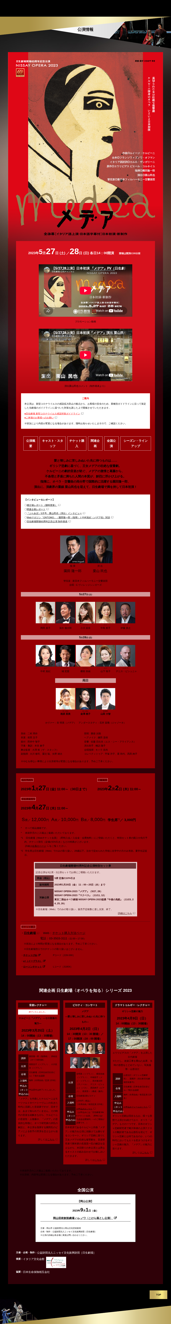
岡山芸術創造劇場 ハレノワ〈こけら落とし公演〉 (83, 1218)
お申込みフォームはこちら (136, 1107)
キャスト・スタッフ (52, 443)
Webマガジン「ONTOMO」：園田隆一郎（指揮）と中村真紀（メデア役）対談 (68, 517)
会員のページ (39, 846)
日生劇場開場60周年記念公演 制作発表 (47, 521)
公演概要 (30, 443)
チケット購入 (76, 443)
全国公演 (111, 443)
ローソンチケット (32, 966)
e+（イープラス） (32, 961)
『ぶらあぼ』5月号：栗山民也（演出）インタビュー (54, 513)
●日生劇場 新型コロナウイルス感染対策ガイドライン (52, 413)
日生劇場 (30, 933)
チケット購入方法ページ (68, 933)
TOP (158, 1294)
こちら (50, 1139)
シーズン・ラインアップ (136, 443)
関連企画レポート (36, 509)
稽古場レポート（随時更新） (42, 505)
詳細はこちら (125, 913)
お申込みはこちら (84, 1109)
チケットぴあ (30, 955)
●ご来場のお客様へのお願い (39, 417)
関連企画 (95, 443)
